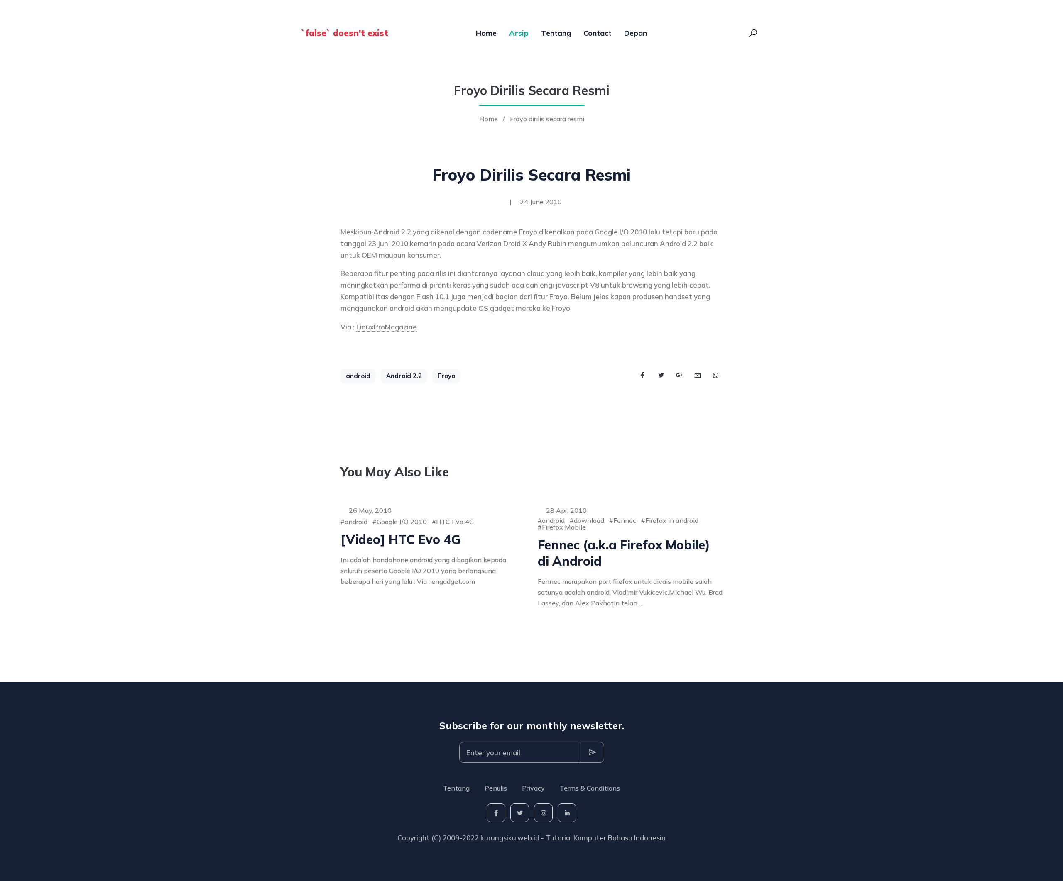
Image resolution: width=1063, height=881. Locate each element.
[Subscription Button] (592, 752)
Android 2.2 (404, 376)
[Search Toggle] (753, 33)
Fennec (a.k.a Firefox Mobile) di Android (624, 553)
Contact (597, 33)
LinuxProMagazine (386, 326)
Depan (635, 33)
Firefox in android (671, 520)
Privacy (533, 788)
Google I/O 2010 (402, 521)
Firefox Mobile (564, 527)
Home (486, 33)
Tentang (556, 33)
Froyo (446, 376)
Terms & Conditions (590, 788)
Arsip (519, 33)
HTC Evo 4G (455, 521)
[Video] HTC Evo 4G (400, 539)
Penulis (496, 788)
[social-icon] (496, 812)
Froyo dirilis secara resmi (547, 119)
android (358, 376)
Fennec (624, 520)
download (589, 520)
